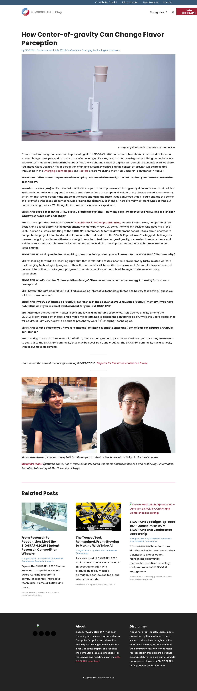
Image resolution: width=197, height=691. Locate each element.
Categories (157, 12)
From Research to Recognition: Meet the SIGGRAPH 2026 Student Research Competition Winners (40, 545)
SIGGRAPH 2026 (45, 592)
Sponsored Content (99, 584)
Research (39, 561)
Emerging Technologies (95, 50)
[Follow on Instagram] (47, 633)
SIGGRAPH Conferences (38, 50)
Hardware (114, 50)
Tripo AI (112, 584)
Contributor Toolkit (106, 2)
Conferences (73, 50)
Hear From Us (150, 2)
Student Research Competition (40, 593)
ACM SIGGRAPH (137, 541)
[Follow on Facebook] (35, 633)
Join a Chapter (130, 2)
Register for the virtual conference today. (122, 363)
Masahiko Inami (32, 464)
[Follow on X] (41, 633)
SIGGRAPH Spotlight (144, 579)
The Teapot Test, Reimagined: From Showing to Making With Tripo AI (97, 541)
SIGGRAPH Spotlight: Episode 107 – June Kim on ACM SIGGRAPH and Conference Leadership (152, 528)
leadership (148, 576)
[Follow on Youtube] (53, 633)
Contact (167, 2)
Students (49, 561)
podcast (158, 576)
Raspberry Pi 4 (84, 222)
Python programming (107, 222)
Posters (83, 171)
